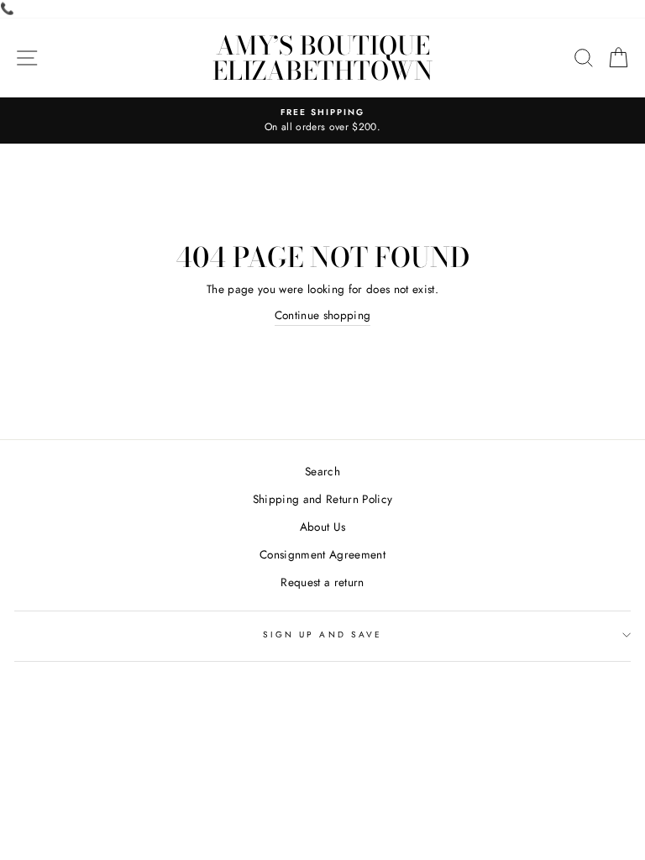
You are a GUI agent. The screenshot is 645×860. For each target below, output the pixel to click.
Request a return (322, 582)
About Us (323, 526)
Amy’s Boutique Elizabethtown (322, 58)
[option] (322, 121)
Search (322, 471)
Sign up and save (322, 634)
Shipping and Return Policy (323, 498)
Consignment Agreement (322, 554)
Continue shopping (323, 315)
